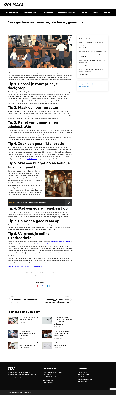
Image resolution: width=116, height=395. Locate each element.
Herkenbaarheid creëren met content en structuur (63, 344)
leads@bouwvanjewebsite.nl (55, 372)
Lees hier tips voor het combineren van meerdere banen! (25, 266)
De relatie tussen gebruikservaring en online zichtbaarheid (27, 333)
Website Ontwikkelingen (85, 379)
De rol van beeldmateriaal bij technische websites (28, 318)
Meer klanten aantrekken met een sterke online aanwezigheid (62, 333)
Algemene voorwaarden (50, 380)
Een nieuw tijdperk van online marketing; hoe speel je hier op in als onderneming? (63, 320)
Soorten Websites (83, 372)
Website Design (82, 377)
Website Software (83, 381)
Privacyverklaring (48, 382)
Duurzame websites (43, 244)
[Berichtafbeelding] (13, 320)
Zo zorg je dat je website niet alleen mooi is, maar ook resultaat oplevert (28, 345)
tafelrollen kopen (32, 159)
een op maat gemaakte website (60, 242)
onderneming (41, 275)
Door (41, 272)
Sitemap (80, 384)
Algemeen (12, 37)
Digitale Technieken (83, 374)
